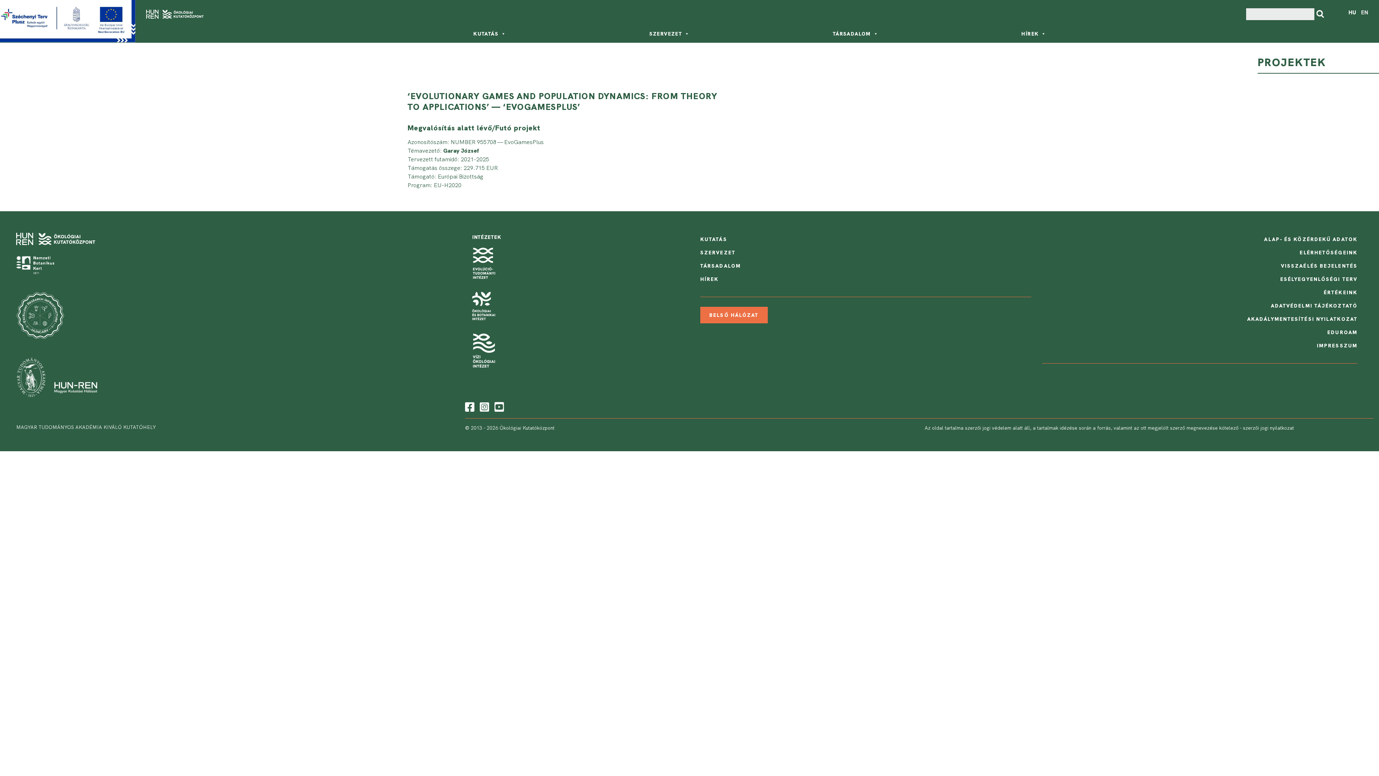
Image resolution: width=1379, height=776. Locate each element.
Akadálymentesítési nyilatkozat (1302, 319)
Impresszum (1337, 345)
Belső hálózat (733, 315)
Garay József (461, 150)
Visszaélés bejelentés (1319, 266)
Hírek (1030, 34)
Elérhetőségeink (1328, 252)
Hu (1352, 12)
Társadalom (852, 34)
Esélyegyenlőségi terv (1318, 279)
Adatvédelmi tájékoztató (1314, 305)
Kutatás (485, 34)
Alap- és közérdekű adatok (1310, 239)
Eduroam (1342, 332)
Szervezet (665, 34)
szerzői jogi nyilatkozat (1268, 428)
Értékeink (1340, 292)
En (1364, 12)
